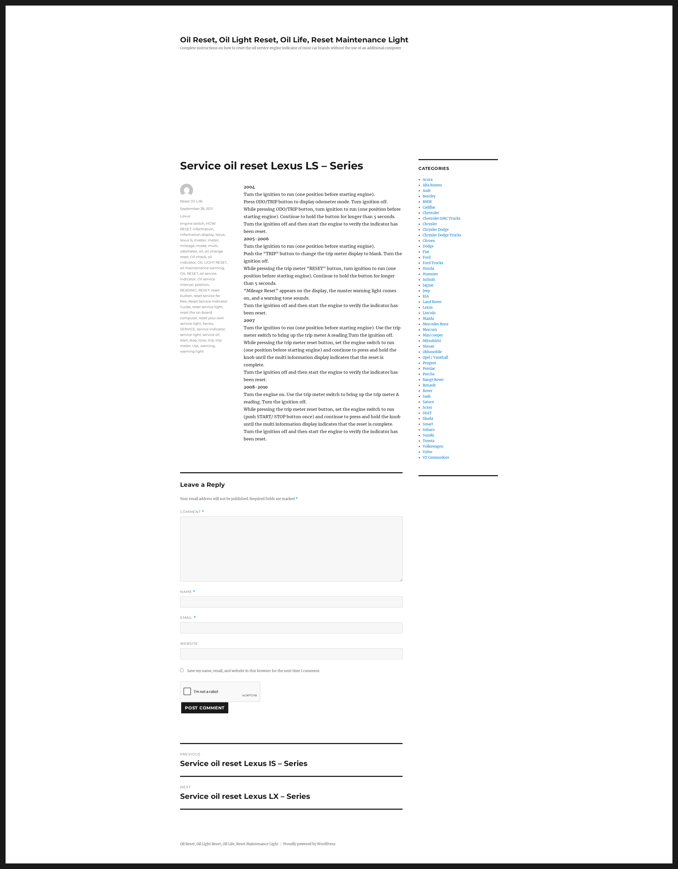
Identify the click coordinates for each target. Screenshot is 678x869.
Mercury (430, 329)
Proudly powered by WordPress (309, 844)
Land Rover (432, 302)
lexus (220, 234)
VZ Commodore (436, 457)
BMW (427, 202)
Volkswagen (433, 446)
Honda (428, 268)
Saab (427, 396)
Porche (429, 374)
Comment (192, 512)
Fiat (426, 252)
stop (193, 340)
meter (213, 240)
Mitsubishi (432, 341)
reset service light (207, 307)
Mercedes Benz (435, 324)
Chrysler (430, 224)
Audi (426, 190)
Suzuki (428, 435)
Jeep (426, 291)
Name (187, 591)
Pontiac (429, 368)
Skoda (428, 418)
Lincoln (429, 313)
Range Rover (433, 379)
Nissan (428, 346)
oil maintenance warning (202, 268)
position (202, 284)
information (203, 229)
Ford (427, 257)
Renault (429, 385)
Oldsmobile (432, 352)
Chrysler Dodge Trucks (442, 235)
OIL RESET (189, 273)
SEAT (427, 413)
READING (188, 290)
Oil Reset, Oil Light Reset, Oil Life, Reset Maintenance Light (294, 39)
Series (208, 323)
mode (201, 246)
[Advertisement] (339, 120)
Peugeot (429, 363)
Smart (428, 424)
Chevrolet (431, 213)
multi (213, 246)
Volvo (427, 452)
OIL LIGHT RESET (212, 262)
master (200, 240)
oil (201, 251)
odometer (188, 251)
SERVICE (187, 329)
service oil (211, 334)
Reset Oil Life (191, 201)
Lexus (185, 216)
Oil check (198, 257)
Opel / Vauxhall (435, 357)
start (184, 340)
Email (188, 617)
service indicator (211, 329)
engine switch (192, 223)
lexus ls (186, 240)
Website (189, 643)
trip (211, 340)
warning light (192, 351)
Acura (427, 179)
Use (195, 346)
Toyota (428, 441)
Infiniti (429, 279)
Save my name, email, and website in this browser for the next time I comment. (253, 671)
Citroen (429, 240)
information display (197, 234)
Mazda (428, 318)
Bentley (429, 196)
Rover (427, 391)
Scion (427, 407)
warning (207, 346)
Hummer (430, 274)
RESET (203, 290)
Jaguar (428, 285)
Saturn (428, 402)
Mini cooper (433, 335)
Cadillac (429, 207)
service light (190, 334)
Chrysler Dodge (436, 229)
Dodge (428, 246)
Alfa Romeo (432, 185)
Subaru (429, 429)
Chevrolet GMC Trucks (442, 218)
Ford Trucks (433, 263)
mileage (187, 246)
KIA (426, 296)
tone (202, 340)
